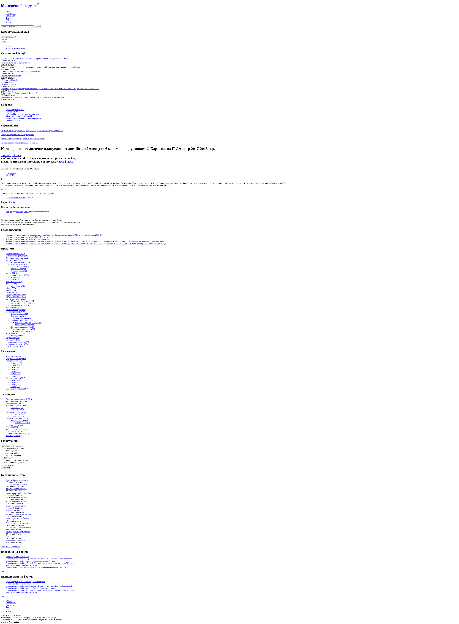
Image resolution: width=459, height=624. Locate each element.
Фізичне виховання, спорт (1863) (28, 323)
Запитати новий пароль (15, 48)
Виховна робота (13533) (15, 312)
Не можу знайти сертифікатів (18, 532)
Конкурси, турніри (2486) (16, 412)
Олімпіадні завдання (12, 455)
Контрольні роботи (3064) (16, 405)
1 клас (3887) (16, 387)
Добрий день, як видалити (16, 484)
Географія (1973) (12, 292)
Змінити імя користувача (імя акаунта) (21, 565)
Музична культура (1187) (21, 303)
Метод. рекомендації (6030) (17, 429)
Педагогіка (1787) (13, 338)
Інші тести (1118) (17, 410)
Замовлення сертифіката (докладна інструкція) (20, 143)
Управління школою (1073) (17, 344)
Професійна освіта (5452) (16, 359)
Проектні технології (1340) (17, 418)
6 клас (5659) (16, 374)
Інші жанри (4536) (13, 436)
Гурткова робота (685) (15, 425)
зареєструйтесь (22, 212)
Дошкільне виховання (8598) (17, 389)
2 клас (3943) (16, 385)
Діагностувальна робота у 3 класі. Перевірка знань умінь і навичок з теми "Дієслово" (40, 563)
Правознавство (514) (23, 331)
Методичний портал (20, 5)
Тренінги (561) (16, 431)
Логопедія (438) (17, 336)
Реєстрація (10, 46)
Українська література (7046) (17, 256)
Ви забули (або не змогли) (16, 497)
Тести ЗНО (8, 458)
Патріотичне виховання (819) (22, 327)
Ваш (7, 536)
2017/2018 (10, 175)
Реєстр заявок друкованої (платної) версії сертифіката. (23, 139)
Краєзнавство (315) (18, 316)
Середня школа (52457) (15, 361)
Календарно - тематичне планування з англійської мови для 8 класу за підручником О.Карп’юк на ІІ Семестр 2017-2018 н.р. (56, 235)
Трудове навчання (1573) (16, 297)
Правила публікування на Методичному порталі (25, 582)
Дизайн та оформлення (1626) (18, 433)
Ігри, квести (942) (18, 414)
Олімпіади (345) (17, 416)
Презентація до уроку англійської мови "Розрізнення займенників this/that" (36, 567)
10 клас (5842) (16, 365)
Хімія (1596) (11, 288)
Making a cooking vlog (10, 80)
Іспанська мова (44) (18, 269)
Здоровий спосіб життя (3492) (23, 320)
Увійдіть (9, 212)
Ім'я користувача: (8, 37)
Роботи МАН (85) (22, 423)
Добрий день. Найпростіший (17, 519)
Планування (11, 173)
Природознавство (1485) (16, 295)
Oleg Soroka (16, 615)
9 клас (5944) (16, 367)
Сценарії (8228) (12, 427)
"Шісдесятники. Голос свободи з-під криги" (19, 93)
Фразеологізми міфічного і (16, 489)
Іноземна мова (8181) (14, 260)
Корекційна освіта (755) (15, 333)
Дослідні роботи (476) (19, 421)
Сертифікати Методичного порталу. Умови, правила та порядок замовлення (32, 131)
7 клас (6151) (16, 372)
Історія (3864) (11, 273)
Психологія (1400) (13, 340)
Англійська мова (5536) (20, 262)
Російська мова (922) (19, 271)
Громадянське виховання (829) (23, 329)
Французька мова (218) (20, 267)
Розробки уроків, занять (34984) (19, 399)
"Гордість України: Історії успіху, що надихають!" (21, 71)
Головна (9, 11)
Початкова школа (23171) (16, 378)
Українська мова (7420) (15, 254)
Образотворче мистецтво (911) (23, 301)
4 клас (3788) (16, 380)
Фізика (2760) (11, 284)
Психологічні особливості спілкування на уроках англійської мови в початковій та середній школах (41, 67)
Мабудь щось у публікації (16, 540)
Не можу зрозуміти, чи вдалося (18, 514)
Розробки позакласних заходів (16, 460)
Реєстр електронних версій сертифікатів (17, 135)
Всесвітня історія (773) (20, 277)
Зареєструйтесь (11, 155)
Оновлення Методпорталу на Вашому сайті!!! (24, 118)
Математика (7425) (13, 279)
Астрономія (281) (18, 286)
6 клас (12, 202)
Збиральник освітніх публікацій (19, 116)
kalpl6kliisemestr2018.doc (15, 198)
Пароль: (5, 39)
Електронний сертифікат (16, 506)
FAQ (8, 20)
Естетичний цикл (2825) (16, 299)
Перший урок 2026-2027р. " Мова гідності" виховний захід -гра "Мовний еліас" (33, 97)
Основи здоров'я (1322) (24, 325)
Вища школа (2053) (13, 356)
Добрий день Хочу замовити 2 (18, 523)
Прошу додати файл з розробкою (19, 493)
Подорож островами (9, 84)
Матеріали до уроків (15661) (17, 401)
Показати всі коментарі (10, 547)
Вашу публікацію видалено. (17, 480)
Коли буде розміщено (14, 510)
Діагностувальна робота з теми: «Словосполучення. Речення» (31, 561)
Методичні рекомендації (13, 448)
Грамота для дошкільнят (11, 76)
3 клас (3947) (16, 382)
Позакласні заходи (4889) (16, 310)
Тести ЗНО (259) (17, 408)
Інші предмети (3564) (14, 307)
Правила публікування (15, 110)
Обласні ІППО (12, 112)
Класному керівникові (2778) (17, 342)
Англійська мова (21, 207)
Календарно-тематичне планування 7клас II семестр (27, 237)
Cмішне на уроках (13, 120)
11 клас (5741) (16, 363)
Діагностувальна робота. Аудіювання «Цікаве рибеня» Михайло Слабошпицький (39, 559)
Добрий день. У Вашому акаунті (19, 527)
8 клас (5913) (16, 369)
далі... (3, 571)
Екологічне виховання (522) (22, 318)
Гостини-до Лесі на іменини (17, 557)
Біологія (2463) (12, 290)
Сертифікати (11, 14)
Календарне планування (13, 463)
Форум (8, 18)
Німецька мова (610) (19, 264)
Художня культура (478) (20, 305)
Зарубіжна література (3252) (17, 258)
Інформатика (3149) (14, 282)
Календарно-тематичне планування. (15, 63)
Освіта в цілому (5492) (15, 346)
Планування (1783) (13, 403)
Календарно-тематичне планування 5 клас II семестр (27, 239)
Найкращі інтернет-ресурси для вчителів (22, 114)
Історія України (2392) (20, 275)
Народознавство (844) (19, 314)
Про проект (10, 16)
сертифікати (65, 161)
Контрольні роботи (11, 453)
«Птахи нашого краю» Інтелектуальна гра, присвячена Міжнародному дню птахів (34, 58)
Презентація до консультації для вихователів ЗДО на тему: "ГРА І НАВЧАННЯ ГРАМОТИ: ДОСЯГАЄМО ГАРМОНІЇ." (50, 89)
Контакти (10, 22)
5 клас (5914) (16, 376)
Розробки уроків (10, 451)
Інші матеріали (9, 465)
